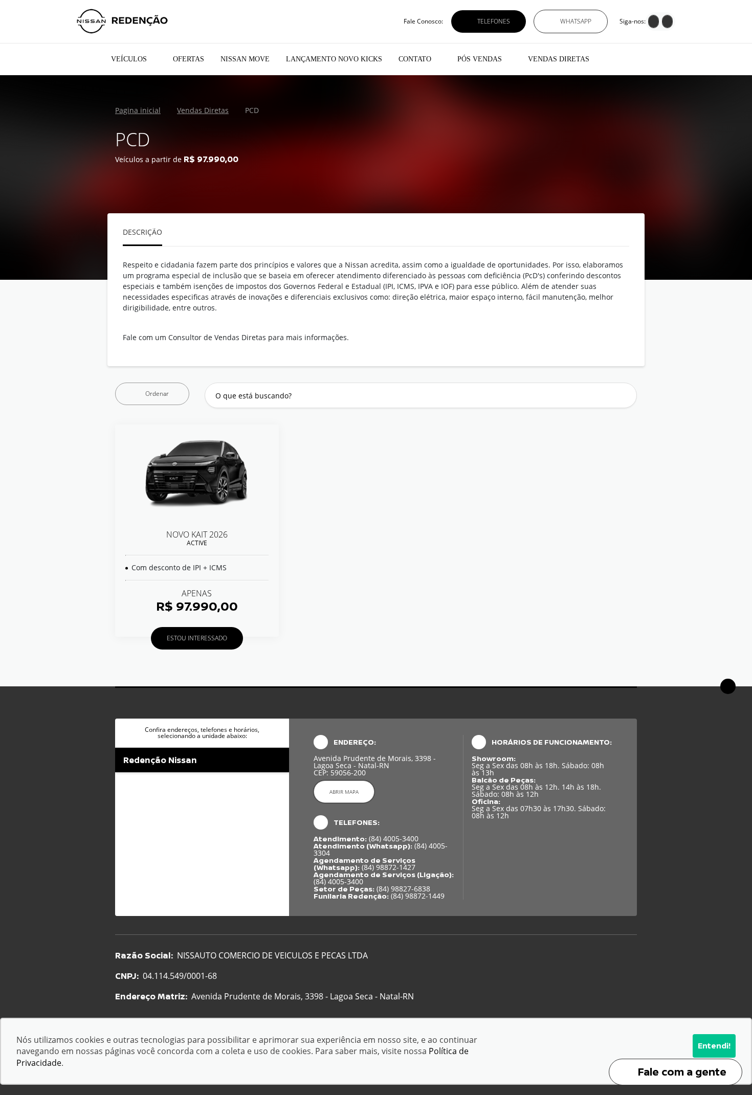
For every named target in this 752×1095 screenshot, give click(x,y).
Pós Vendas (479, 59)
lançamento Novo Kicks (334, 59)
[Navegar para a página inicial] (90, 59)
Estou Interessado (197, 638)
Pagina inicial (138, 110)
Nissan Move (245, 59)
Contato (415, 59)
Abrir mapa (344, 791)
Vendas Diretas (558, 59)
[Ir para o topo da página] (728, 686)
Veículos (129, 59)
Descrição (142, 233)
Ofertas (188, 59)
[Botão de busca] (623, 396)
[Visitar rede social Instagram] (667, 22)
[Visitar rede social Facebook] (653, 22)
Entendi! (714, 1046)
